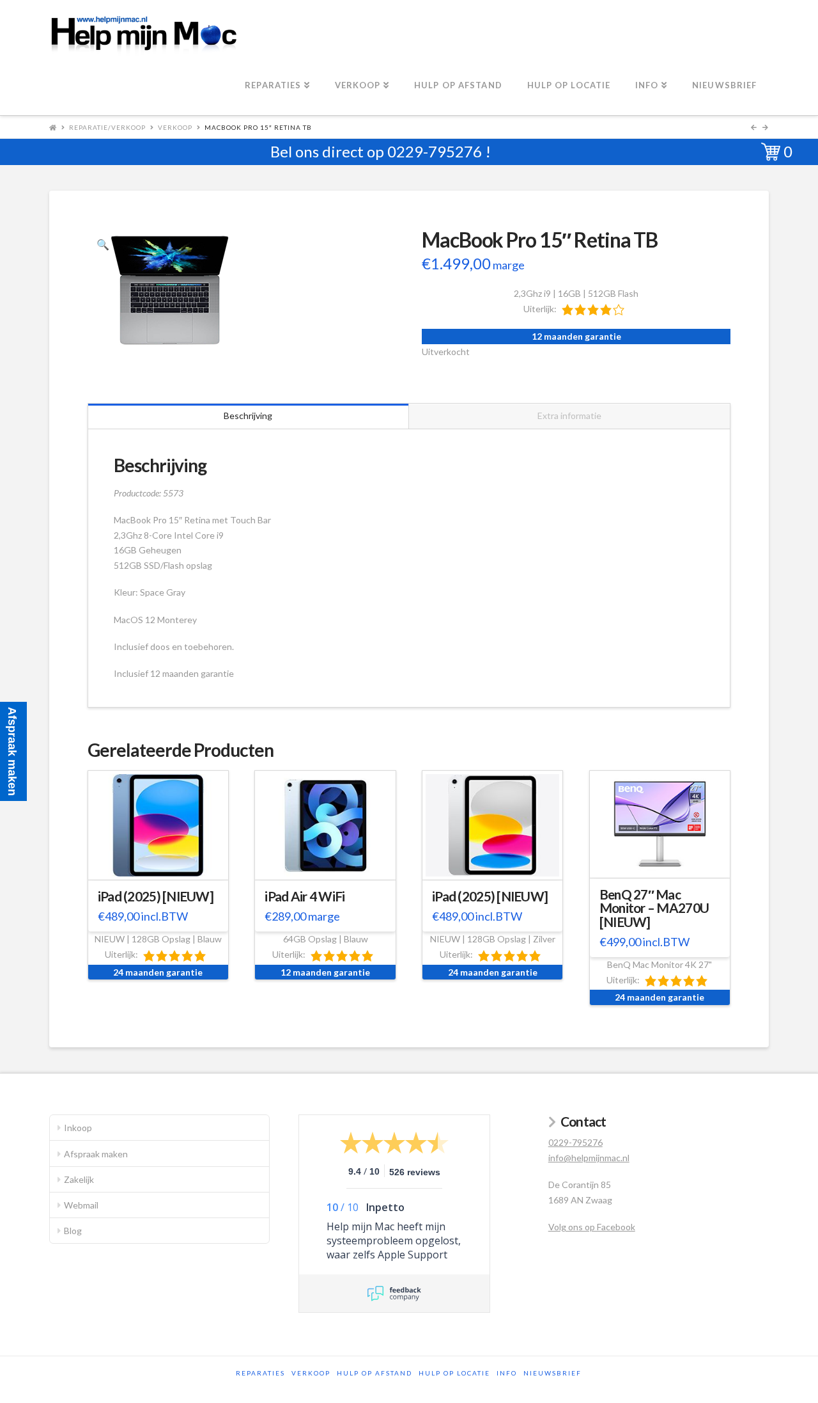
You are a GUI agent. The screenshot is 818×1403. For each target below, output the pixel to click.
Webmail (81, 1205)
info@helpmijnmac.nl (588, 1157)
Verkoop (175, 127)
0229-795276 (434, 151)
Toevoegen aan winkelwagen (164, 868)
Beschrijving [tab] (248, 415)
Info (507, 1373)
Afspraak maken (96, 1153)
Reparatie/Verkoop (107, 127)
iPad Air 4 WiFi (304, 896)
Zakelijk (79, 1179)
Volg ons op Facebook (591, 1226)
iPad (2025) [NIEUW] (155, 896)
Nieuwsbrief (552, 1373)
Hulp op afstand (374, 1373)
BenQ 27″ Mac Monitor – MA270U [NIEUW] (654, 908)
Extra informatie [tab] (569, 415)
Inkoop (78, 1127)
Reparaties (260, 1373)
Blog (73, 1230)
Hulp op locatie (454, 1373)
